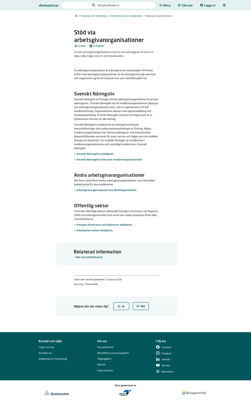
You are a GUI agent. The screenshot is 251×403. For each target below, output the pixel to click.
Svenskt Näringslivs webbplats (95, 153)
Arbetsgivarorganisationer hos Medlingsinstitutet (106, 190)
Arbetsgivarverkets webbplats (94, 230)
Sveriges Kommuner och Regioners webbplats (104, 224)
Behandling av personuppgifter (113, 352)
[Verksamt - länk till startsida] (48, 5)
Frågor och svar (46, 347)
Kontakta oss (45, 352)
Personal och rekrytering (94, 16)
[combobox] (111, 5)
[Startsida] (76, 15)
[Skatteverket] (56, 393)
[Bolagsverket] (194, 393)
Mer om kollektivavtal (89, 257)
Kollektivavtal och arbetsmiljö (126, 16)
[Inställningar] (224, 5)
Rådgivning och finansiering (53, 358)
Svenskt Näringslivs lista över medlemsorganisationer (109, 159)
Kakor (105, 370)
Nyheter (101, 364)
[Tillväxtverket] (125, 393)
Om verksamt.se (105, 347)
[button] (80, 46)
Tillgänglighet (104, 358)
